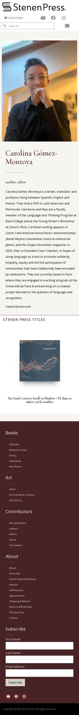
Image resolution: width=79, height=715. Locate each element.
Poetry (13, 455)
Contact (13, 617)
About (12, 556)
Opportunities (17, 595)
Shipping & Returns (19, 601)
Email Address (15, 666)
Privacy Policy (16, 612)
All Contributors (17, 523)
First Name (13, 639)
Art (9, 477)
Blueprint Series (18, 450)
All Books (14, 444)
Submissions (16, 590)
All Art (12, 489)
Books (12, 433)
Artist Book (15, 461)
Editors (13, 534)
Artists (12, 539)
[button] (67, 25)
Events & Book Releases (22, 579)
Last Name (13, 652)
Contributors (19, 511)
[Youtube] (43, 17)
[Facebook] (53, 17)
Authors (13, 528)
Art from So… (16, 500)
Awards (13, 584)
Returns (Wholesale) (20, 606)
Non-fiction (15, 466)
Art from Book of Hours (22, 494)
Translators (15, 545)
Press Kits (14, 573)
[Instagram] (63, 17)
